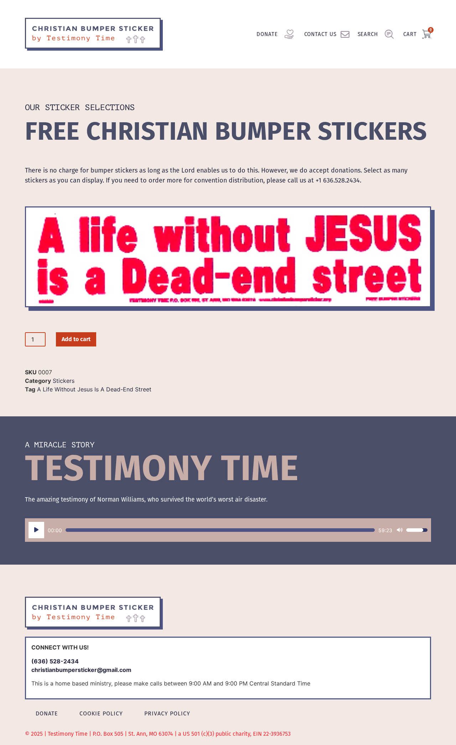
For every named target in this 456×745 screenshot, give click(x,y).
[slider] (220, 530)
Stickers (63, 380)
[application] (228, 530)
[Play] (36, 530)
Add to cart (76, 339)
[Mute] (400, 530)
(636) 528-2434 (55, 661)
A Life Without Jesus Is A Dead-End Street (94, 389)
